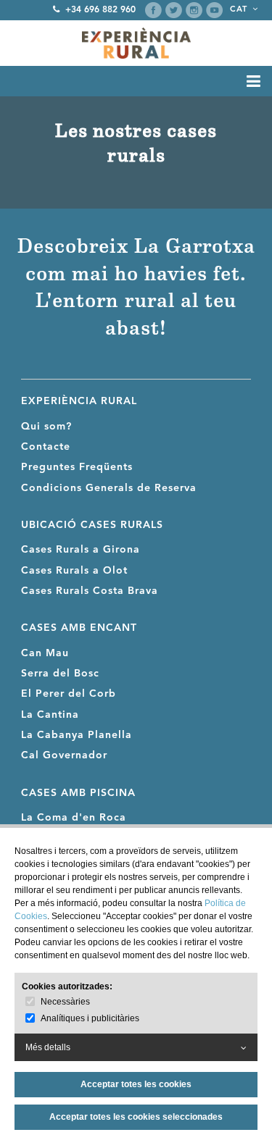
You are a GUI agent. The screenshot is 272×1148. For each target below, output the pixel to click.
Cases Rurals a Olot (74, 571)
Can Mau (45, 653)
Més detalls (47, 1047)
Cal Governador (64, 755)
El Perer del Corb (68, 694)
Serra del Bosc (60, 674)
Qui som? (46, 427)
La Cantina (50, 715)
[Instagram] (194, 10)
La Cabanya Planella (76, 735)
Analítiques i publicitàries (90, 1018)
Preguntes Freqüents (77, 467)
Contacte (45, 447)
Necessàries (65, 1002)
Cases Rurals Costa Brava (89, 591)
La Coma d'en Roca (73, 818)
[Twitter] (173, 10)
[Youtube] (214, 10)
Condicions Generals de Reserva (109, 488)
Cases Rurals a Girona (80, 550)
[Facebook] (153, 10)
